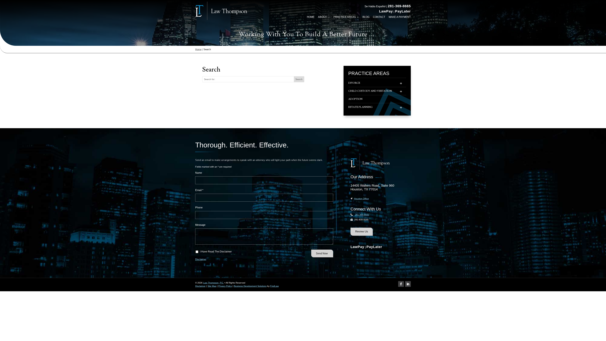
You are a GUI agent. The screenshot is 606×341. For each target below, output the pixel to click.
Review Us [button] (361, 231)
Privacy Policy (225, 286)
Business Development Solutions (250, 286)
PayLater (403, 11)
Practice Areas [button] (344, 17)
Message (200, 225)
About (322, 17)
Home (311, 17)
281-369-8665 (399, 6)
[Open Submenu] (401, 83)
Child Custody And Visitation (370, 91)
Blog (365, 17)
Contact (379, 17)
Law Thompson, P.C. (213, 282)
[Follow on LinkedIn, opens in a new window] (408, 284)
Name (198, 172)
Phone (199, 207)
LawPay (386, 11)
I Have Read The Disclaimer (216, 251)
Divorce (354, 82)
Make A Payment (400, 17)
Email (199, 190)
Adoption (355, 99)
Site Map (212, 286)
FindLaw (274, 286)
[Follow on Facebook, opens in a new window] (401, 284)
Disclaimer (200, 259)
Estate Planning (360, 107)
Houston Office (361, 198)
